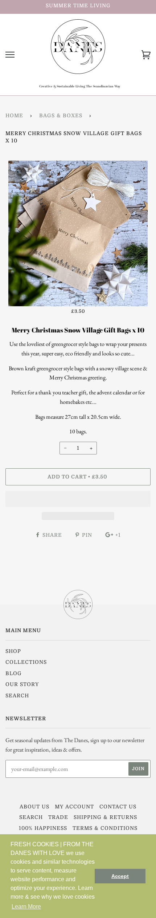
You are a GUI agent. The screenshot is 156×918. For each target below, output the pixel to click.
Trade (58, 817)
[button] (78, 499)
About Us (34, 806)
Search (17, 695)
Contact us (117, 806)
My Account (74, 806)
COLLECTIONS (26, 662)
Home (14, 115)
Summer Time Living (78, 5)
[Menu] (10, 54)
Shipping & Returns (105, 817)
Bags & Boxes (60, 115)
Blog (13, 673)
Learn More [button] (26, 906)
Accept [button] (120, 876)
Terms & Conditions (105, 828)
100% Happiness (43, 828)
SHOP (13, 651)
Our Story (22, 684)
